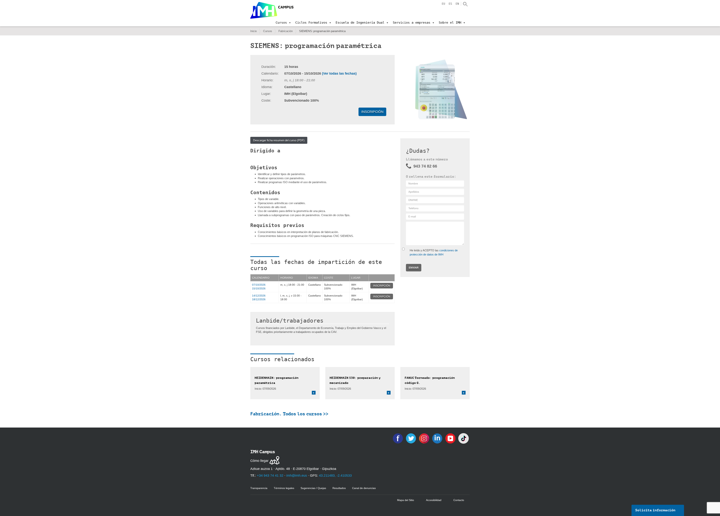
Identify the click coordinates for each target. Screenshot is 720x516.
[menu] (283, 22)
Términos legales (284, 488)
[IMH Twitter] (411, 438)
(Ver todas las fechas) (339, 73)
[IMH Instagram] (424, 438)
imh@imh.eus (296, 475)
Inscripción (372, 112)
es (450, 3)
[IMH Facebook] (398, 438)
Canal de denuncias (364, 488)
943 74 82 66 (425, 166)
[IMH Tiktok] (463, 438)
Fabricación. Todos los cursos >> (289, 413)
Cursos (267, 31)
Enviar (413, 267)
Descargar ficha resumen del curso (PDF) (278, 140)
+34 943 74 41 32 (270, 475)
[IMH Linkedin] (437, 438)
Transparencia (258, 488)
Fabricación (285, 31)
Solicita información (655, 510)
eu (443, 3)
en (457, 3)
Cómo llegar (259, 461)
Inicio (253, 31)
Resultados (339, 488)
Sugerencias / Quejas (313, 488)
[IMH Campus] (271, 10)
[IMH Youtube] (450, 438)
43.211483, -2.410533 (335, 475)
